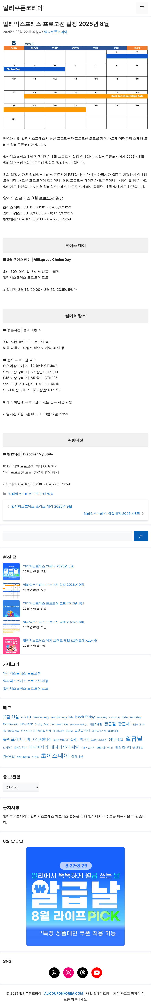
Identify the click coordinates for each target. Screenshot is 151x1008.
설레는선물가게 (60, 740)
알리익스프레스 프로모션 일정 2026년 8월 (53, 622)
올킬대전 (138, 747)
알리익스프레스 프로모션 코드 (25, 688)
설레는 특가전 (79, 739)
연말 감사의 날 (105, 747)
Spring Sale (42, 724)
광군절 (110, 723)
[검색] (141, 536)
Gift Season (10, 724)
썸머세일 (116, 739)
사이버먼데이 (41, 739)
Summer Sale (59, 724)
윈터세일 (9, 756)
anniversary (41, 717)
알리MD (7, 747)
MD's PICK (26, 724)
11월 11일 (11, 716)
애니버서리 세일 (64, 747)
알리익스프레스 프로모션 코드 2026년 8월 (53, 603)
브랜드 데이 (82, 730)
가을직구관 (95, 724)
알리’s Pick (20, 747)
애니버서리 (38, 747)
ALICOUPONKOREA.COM (63, 993)
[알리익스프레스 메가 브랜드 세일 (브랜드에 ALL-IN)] (11, 646)
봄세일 (69, 731)
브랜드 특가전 (99, 731)
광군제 (124, 723)
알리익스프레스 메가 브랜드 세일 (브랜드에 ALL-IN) (60, 640)
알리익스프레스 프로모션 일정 (31, 494)
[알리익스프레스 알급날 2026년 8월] (11, 572)
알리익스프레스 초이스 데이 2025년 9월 (41, 506)
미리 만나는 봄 (28, 731)
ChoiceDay (114, 717)
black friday (85, 717)
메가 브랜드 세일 (11, 731)
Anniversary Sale (62, 717)
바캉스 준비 (44, 730)
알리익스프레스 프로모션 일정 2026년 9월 (53, 585)
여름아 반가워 (88, 747)
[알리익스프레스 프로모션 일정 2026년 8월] (11, 628)
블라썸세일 (113, 731)
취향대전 (77, 756)
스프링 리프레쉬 (99, 740)
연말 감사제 (123, 747)
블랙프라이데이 (16, 739)
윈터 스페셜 (23, 756)
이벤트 (35, 757)
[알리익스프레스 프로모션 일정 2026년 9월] (11, 591)
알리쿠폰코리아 (23, 7)
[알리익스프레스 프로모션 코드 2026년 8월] (11, 609)
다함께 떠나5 (138, 724)
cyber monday (131, 717)
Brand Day (102, 717)
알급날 (134, 738)
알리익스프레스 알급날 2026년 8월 (48, 566)
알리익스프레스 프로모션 (22, 673)
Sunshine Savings (78, 724)
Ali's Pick (26, 717)
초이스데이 (55, 755)
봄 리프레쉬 (58, 731)
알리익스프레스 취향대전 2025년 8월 (112, 513)
